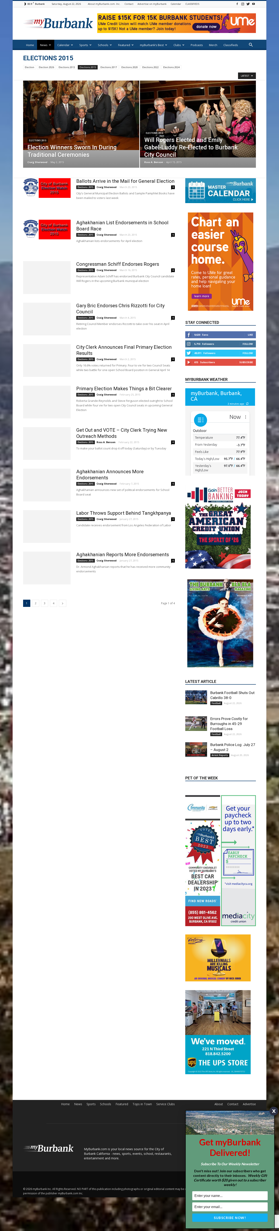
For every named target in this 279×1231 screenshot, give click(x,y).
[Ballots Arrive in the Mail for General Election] (47, 188)
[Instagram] (242, 4)
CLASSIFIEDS (192, 3)
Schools (103, 45)
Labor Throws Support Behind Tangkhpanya (123, 513)
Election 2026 (46, 67)
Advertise (249, 1068)
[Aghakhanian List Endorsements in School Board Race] (47, 229)
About (218, 1068)
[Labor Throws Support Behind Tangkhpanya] (47, 526)
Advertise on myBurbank (152, 3)
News (44, 45)
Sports (83, 45)
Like (250, 334)
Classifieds (230, 45)
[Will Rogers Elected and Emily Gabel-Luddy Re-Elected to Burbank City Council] (198, 119)
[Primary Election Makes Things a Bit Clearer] (47, 402)
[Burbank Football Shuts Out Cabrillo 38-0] (196, 661)
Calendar (176, 3)
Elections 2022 (150, 67)
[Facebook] (237, 4)
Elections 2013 (67, 67)
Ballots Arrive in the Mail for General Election (125, 181)
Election (29, 67)
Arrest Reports (220, 718)
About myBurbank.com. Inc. (104, 3)
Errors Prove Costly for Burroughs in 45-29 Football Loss (229, 687)
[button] (250, 45)
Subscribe (246, 362)
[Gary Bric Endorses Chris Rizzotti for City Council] (47, 319)
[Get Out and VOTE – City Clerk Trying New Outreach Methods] (47, 443)
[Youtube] (253, 4)
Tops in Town (142, 1068)
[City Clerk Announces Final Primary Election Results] (47, 360)
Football (216, 666)
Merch (213, 45)
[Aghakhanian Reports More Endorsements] (47, 568)
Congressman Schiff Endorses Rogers (117, 264)
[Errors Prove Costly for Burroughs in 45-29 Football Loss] (196, 687)
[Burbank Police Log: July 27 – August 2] (196, 713)
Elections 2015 (88, 67)
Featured (124, 45)
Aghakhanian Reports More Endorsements (122, 554)
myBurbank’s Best (152, 45)
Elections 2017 (108, 67)
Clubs (177, 45)
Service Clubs (165, 1068)
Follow (248, 343)
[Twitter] (248, 4)
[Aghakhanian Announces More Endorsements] (47, 485)
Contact (128, 3)
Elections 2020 (129, 67)
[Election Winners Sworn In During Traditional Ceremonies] (81, 115)
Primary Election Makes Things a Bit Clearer (124, 388)
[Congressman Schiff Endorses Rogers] (47, 277)
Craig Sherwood (37, 162)
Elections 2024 (171, 67)
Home (30, 45)
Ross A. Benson (153, 162)
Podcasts (197, 45)
